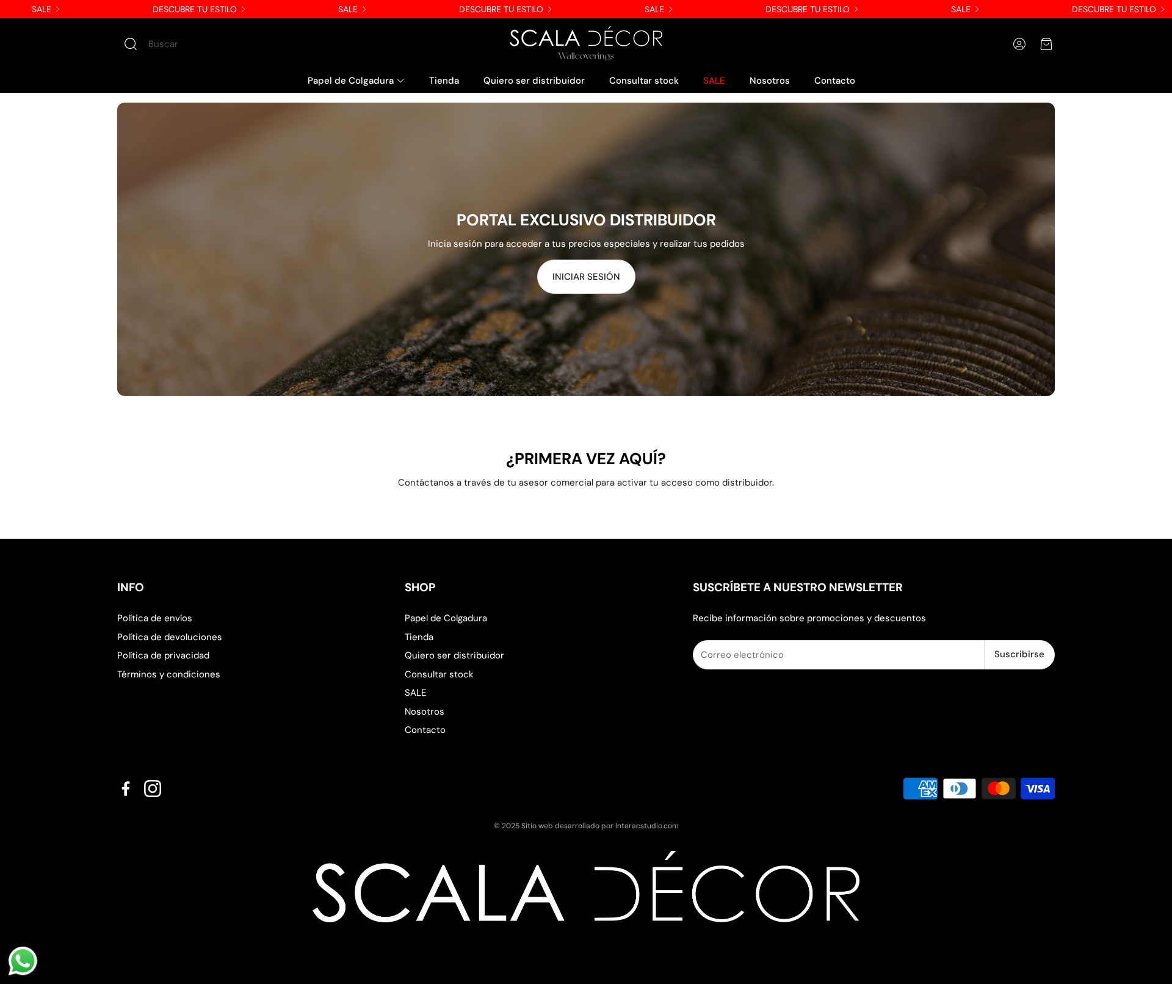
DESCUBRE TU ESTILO (195, 9)
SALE (41, 9)
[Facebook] (125, 788)
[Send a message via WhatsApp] (23, 961)
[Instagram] (152, 788)
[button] (192, 44)
